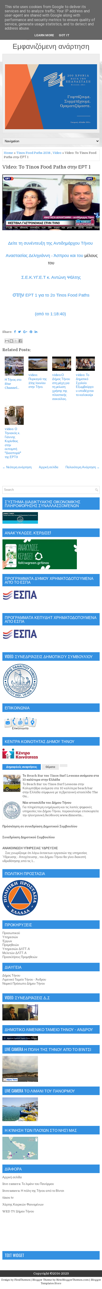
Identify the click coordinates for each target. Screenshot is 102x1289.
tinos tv (8, 1197)
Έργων (7, 941)
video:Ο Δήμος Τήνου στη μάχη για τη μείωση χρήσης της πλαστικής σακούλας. (61, 387)
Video (57, 153)
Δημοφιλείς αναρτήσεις (21, 767)
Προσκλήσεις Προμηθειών (19, 957)
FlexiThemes (22, 1279)
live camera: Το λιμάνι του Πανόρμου (28, 1184)
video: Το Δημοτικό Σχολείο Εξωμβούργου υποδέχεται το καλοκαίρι (85, 385)
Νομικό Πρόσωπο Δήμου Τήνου (23, 983)
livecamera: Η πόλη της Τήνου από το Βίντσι (33, 1191)
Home (8, 153)
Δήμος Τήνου (11, 975)
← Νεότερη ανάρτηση (17, 467)
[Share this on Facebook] (15, 332)
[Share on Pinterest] (30, 332)
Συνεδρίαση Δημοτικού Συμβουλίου (28, 837)
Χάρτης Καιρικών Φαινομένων (23, 1204)
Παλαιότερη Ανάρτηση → (82, 467)
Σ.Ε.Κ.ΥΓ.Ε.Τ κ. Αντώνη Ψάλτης (51, 277)
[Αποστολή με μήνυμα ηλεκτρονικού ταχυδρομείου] (7, 341)
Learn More (44, 35)
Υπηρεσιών (10, 937)
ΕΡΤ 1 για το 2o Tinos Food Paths (56, 295)
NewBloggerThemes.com (72, 1279)
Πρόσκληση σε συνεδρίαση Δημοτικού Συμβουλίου (39, 826)
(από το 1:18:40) (51, 314)
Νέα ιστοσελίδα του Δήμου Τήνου (47, 802)
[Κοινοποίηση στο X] (16, 341)
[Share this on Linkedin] (35, 332)
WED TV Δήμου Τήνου (18, 1211)
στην (18, 294)
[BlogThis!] (11, 341)
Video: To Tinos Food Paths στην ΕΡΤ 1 (46, 167)
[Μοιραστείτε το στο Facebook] (20, 341)
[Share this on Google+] (25, 332)
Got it (64, 35)
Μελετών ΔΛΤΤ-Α (14, 953)
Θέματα (50, 767)
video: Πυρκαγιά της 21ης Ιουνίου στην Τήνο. (37, 381)
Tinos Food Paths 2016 (33, 153)
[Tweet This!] (19, 332)
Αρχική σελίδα (48, 467)
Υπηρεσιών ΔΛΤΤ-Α (16, 949)
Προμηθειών (10, 945)
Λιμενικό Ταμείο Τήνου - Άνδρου (24, 979)
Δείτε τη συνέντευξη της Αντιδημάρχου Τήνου (51, 243)
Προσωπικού (11, 933)
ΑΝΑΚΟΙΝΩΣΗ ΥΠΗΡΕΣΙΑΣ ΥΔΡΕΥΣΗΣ (30, 848)
